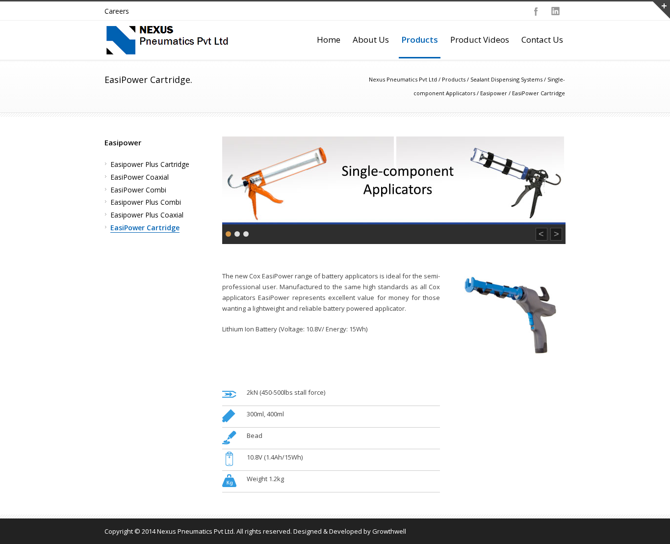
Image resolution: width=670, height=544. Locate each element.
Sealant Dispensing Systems (506, 79)
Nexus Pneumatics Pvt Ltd (403, 79)
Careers (116, 11)
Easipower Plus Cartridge (149, 164)
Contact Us (542, 39)
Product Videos (479, 39)
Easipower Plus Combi (145, 202)
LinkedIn (556, 11)
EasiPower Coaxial (139, 177)
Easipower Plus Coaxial (146, 214)
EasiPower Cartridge (145, 227)
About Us (371, 39)
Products (419, 39)
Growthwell (389, 531)
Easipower (493, 93)
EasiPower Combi (138, 189)
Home (328, 39)
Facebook (536, 11)
